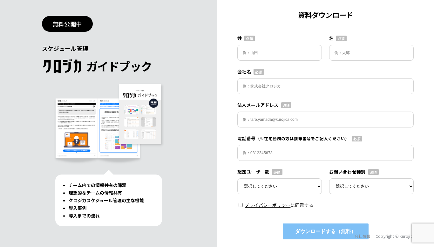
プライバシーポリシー (267, 205)
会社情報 (362, 236)
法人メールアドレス (258, 105)
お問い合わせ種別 (347, 171)
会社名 (244, 71)
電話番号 (293, 138)
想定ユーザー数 (253, 171)
